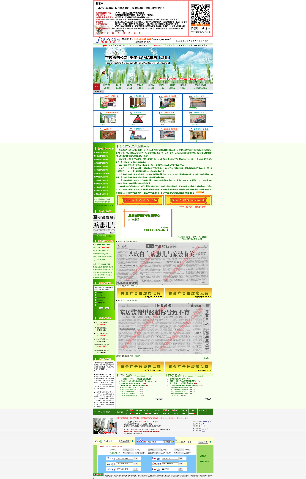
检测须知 (151, 85)
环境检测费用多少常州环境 (179, 389)
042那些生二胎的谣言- (129, 394)
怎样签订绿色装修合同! (177, 379)
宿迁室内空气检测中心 (101, 184)
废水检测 (118, 88)
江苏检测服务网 (115, 453)
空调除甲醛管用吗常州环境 (179, 387)
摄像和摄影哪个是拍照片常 (179, 391)
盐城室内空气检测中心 (101, 177)
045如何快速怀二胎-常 (129, 387)
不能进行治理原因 (200, 85)
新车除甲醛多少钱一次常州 (179, 393)
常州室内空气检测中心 (101, 159)
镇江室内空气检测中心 (101, 191)
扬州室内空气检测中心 (101, 166)
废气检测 (129, 88)
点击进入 (158, 159)
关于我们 (183, 88)
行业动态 (161, 88)
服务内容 (118, 85)
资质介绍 (140, 85)
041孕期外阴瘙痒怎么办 (129, 396)
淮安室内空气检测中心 (101, 180)
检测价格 (161, 85)
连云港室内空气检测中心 (102, 173)
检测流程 (172, 85)
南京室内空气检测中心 (101, 152)
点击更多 (203, 456)
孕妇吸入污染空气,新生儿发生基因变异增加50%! (136, 381)
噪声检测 (151, 88)
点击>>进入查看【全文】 (194, 239)
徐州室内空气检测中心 (101, 170)
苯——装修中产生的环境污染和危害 (181, 383)
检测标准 (129, 85)
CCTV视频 (106, 85)
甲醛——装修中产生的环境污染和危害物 (183, 381)
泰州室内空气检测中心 (101, 187)
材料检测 (106, 88)
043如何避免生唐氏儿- (129, 392)
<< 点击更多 (206, 358)
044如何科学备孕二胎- (129, 389)
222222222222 (175, 395)
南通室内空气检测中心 (101, 194)
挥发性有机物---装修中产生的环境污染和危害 (184, 385)
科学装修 (172, 88)
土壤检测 (140, 88)
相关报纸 (183, 85)
